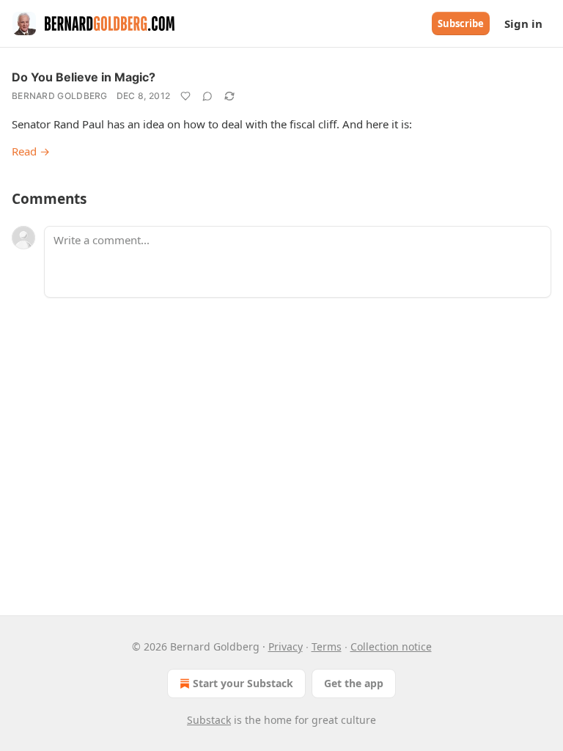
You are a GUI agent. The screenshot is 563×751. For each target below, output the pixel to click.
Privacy (285, 646)
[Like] (185, 96)
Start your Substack (243, 683)
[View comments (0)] (207, 96)
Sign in (523, 23)
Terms (327, 646)
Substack (209, 720)
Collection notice (391, 646)
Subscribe (461, 23)
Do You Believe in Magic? (83, 77)
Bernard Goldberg (60, 95)
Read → (31, 151)
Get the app (353, 683)
